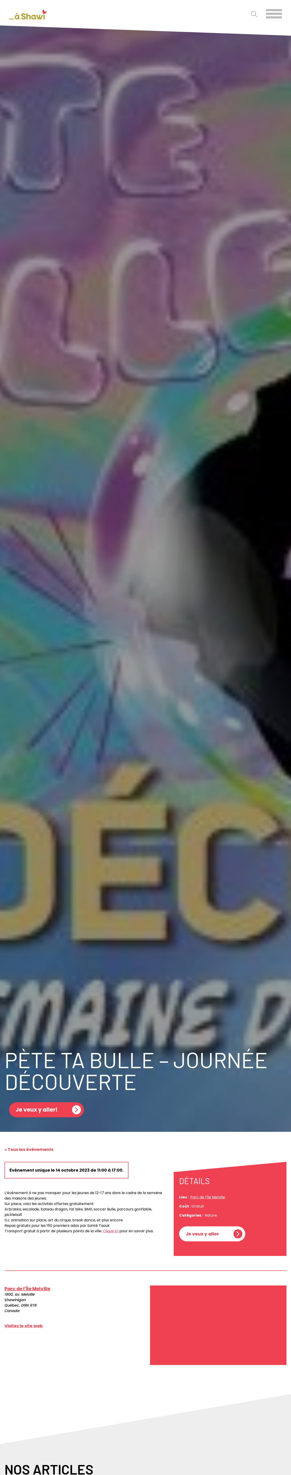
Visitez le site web (24, 1326)
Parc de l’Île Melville (207, 1197)
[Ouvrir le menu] (274, 13)
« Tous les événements (29, 1149)
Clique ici (110, 1231)
